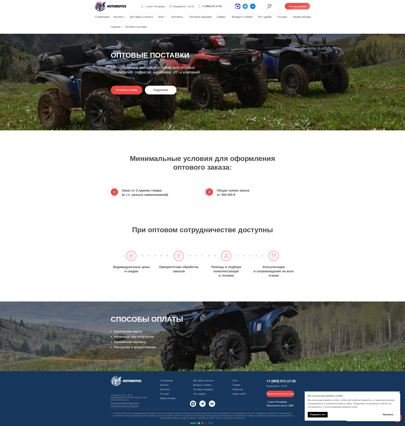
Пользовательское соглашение (125, 406)
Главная (116, 27)
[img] (252, 6)
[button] (297, 6)
